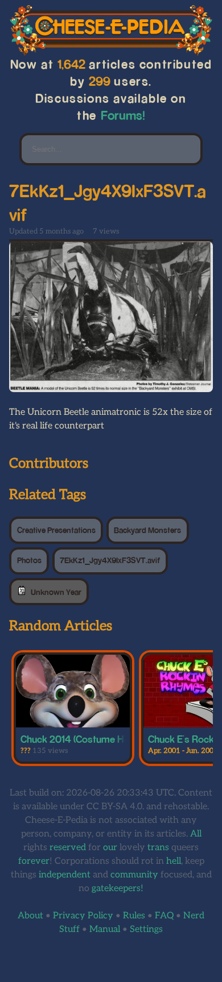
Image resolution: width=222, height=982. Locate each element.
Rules (134, 915)
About (30, 915)
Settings (146, 929)
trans (158, 847)
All (196, 834)
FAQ (164, 915)
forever (34, 861)
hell (173, 861)
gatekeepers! (117, 888)
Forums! (123, 115)
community (134, 874)
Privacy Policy (83, 915)
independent (65, 874)
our (110, 847)
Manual (104, 929)
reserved (68, 847)
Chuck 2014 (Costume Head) (81, 738)
